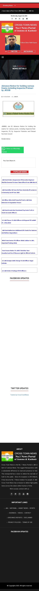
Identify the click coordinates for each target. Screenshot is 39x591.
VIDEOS (20, 513)
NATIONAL (13, 508)
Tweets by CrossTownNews (19, 395)
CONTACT (27, 513)
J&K (6, 508)
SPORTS (32, 508)
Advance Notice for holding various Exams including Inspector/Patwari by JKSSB (18, 88)
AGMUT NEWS (23, 508)
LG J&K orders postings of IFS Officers (14, 271)
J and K (15, 96)
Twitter (14, 51)
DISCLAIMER (28, 518)
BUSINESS (12, 513)
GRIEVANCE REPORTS (15, 518)
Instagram (28, 51)
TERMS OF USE (27, 522)
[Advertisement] (19, 365)
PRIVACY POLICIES (14, 522)
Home (15, 66)
